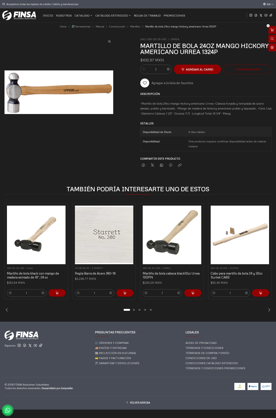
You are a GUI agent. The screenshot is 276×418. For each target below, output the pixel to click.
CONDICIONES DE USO (201, 358)
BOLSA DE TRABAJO (147, 15)
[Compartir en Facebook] (143, 165)
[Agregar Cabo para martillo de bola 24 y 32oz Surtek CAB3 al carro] (260, 293)
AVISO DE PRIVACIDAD (201, 342)
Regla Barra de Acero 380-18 (95, 273)
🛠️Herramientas (81, 26)
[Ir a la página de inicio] (19, 15)
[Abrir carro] (272, 30)
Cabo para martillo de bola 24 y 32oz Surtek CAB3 (236, 275)
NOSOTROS (64, 15)
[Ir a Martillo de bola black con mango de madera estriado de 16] (36, 235)
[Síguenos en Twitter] (261, 15)
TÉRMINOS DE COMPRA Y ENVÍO (207, 353)
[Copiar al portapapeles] (180, 165)
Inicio (63, 26)
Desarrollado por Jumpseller (57, 388)
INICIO (48, 15)
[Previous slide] (7, 310)
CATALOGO (82, 15)
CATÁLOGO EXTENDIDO (111, 15)
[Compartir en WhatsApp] (161, 165)
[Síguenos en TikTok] (271, 15)
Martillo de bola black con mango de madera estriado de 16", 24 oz (33, 275)
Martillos (135, 26)
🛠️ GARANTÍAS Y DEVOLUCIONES (117, 363)
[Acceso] (272, 47)
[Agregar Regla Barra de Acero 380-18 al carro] (124, 293)
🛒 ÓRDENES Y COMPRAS (112, 342)
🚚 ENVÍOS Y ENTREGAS (111, 347)
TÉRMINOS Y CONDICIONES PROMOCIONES (215, 368)
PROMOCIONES (174, 15)
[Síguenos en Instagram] (251, 15)
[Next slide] (268, 310)
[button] (126, 310)
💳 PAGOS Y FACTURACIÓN (113, 358)
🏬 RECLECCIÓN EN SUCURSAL (115, 353)
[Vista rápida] (61, 234)
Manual (100, 26)
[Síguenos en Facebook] (256, 15)
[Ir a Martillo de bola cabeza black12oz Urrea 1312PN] (172, 235)
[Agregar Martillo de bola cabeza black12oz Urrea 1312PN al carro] (192, 293)
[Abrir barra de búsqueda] (272, 39)
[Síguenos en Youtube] (266, 15)
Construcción (117, 26)
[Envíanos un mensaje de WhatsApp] (7, 410)
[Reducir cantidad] (143, 69)
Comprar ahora (247, 69)
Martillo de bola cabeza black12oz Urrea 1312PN (171, 275)
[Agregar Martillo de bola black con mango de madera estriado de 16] (57, 293)
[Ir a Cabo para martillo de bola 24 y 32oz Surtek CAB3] (240, 235)
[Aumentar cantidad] (168, 69)
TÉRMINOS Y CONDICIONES (204, 347)
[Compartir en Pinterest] (170, 165)
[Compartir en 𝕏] (152, 165)
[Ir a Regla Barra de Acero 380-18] (104, 235)
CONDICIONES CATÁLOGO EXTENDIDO (212, 363)
